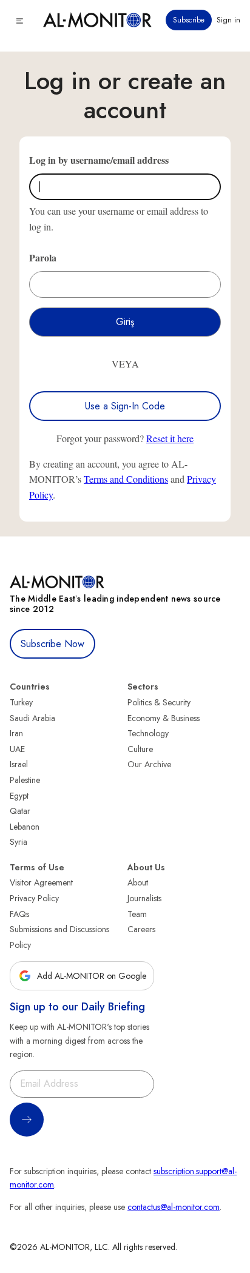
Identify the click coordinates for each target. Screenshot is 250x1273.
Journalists (144, 898)
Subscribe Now (52, 644)
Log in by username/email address (99, 160)
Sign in (228, 20)
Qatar (20, 811)
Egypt (19, 796)
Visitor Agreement (41, 882)
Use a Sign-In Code (125, 406)
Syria (18, 842)
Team (137, 914)
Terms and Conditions (126, 478)
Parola (42, 257)
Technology (148, 733)
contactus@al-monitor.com (173, 1207)
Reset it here (170, 438)
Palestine (25, 780)
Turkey (21, 702)
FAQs (19, 914)
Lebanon (24, 827)
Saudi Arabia (32, 718)
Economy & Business (163, 718)
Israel (19, 764)
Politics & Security (159, 702)
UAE (17, 749)
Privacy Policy (34, 898)
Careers (141, 929)
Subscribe (188, 20)
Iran (16, 733)
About (137, 882)
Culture (140, 749)
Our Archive (149, 764)
